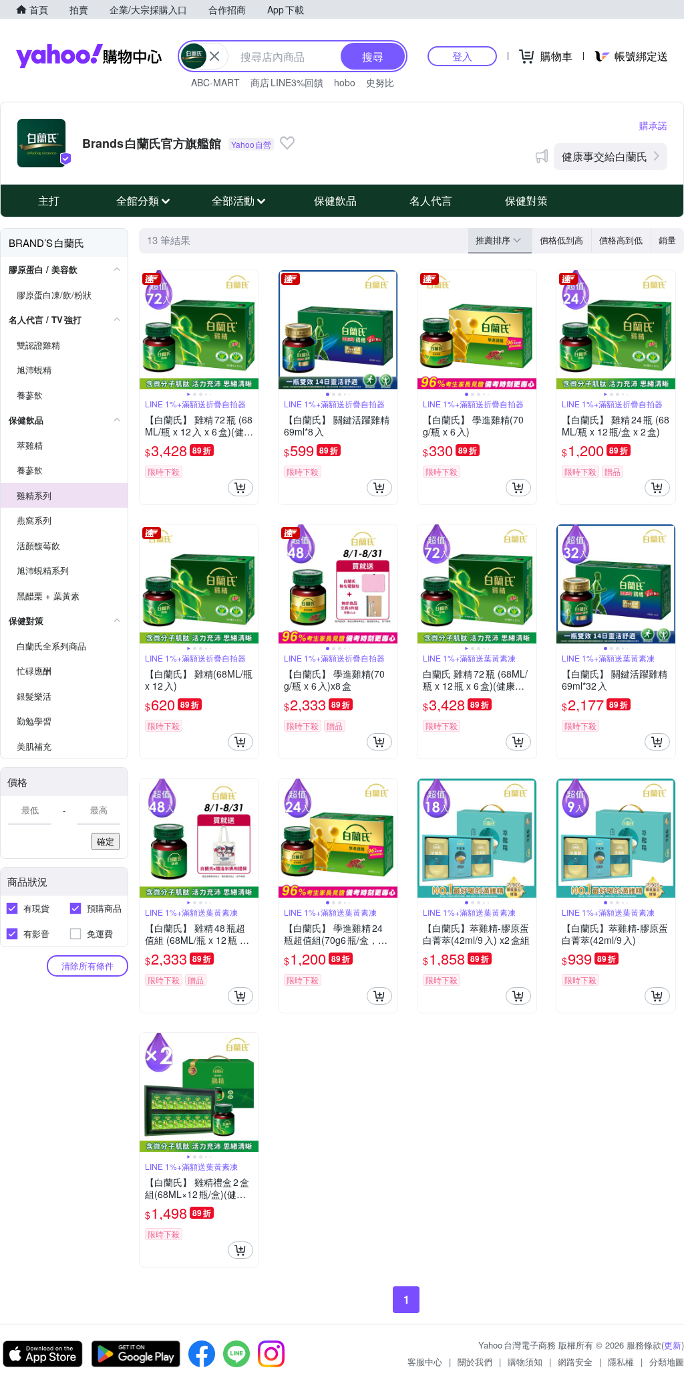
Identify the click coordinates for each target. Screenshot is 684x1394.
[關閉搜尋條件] (214, 56)
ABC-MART (215, 82)
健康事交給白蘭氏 (604, 156)
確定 (105, 841)
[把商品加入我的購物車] (240, 487)
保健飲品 (335, 200)
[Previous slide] (148, 329)
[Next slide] (250, 329)
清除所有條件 (87, 965)
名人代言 (430, 200)
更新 (672, 1344)
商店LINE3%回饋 (286, 82)
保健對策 (526, 200)
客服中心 (424, 1361)
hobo (344, 82)
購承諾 (653, 125)
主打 (48, 200)
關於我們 (475, 1361)
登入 (462, 56)
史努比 (380, 82)
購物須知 (525, 1361)
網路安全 (575, 1361)
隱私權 (621, 1361)
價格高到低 (621, 239)
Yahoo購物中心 (89, 56)
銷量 (667, 239)
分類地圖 (666, 1361)
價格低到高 (561, 239)
